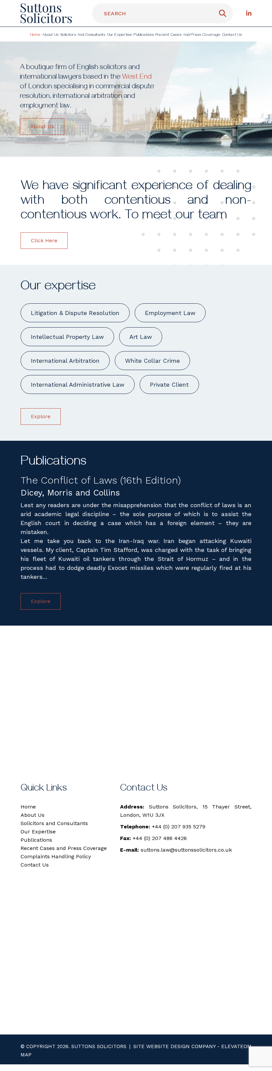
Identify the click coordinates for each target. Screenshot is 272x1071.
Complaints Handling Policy (56, 856)
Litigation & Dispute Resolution (75, 312)
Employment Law (170, 312)
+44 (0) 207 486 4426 (160, 838)
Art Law (140, 336)
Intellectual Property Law (67, 336)
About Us (50, 35)
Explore (40, 416)
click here (44, 240)
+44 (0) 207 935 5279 (178, 826)
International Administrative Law (77, 384)
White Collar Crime (152, 360)
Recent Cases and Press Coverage (188, 35)
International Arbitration (65, 360)
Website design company (181, 1046)
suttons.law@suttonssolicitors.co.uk (186, 850)
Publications (144, 35)
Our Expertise (119, 35)
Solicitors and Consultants (82, 35)
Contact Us (232, 35)
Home (35, 35)
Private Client (169, 384)
